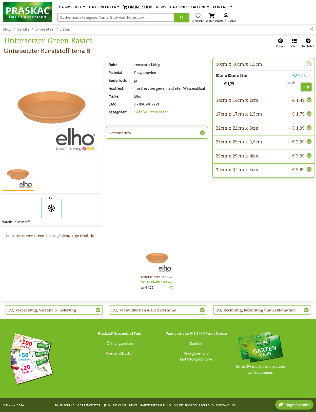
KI (233, 405)
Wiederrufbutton (120, 353)
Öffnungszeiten (120, 343)
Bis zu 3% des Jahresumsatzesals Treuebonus (260, 369)
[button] (72, 7)
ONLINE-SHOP (116, 405)
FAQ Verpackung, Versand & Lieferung (41, 310)
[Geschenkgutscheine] (30, 358)
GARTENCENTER (88, 405)
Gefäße (23, 29)
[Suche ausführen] (181, 17)
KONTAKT (223, 405)
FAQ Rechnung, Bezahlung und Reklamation (256, 310)
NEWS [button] (161, 7)
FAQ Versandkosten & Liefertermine (143, 310)
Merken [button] (303, 75)
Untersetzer (45, 29)
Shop (7, 29)
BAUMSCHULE (65, 405)
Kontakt (196, 343)
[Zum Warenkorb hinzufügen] (306, 87)
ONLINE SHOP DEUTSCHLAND (194, 405)
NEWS (133, 405)
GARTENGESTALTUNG (155, 405)
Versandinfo (120, 132)
